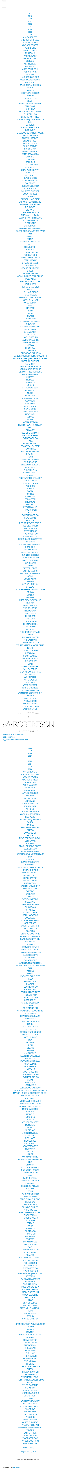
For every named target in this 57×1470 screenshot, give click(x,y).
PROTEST (30, 504)
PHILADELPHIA (30, 470)
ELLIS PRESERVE (30, 220)
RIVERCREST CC (30, 533)
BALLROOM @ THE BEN (30, 85)
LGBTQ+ (30, 345)
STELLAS (30, 586)
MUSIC (30, 393)
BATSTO (30, 95)
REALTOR (30, 520)
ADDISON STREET (30, 45)
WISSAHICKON (30, 701)
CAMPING (30, 156)
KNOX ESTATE (30, 329)
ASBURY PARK (30, 71)
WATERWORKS (30, 679)
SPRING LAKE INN (30, 584)
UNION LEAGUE (30, 655)
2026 (30, 34)
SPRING (30, 581)
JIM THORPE (30, 318)
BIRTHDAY (30, 109)
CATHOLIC (30, 162)
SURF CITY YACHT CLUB (30, 600)
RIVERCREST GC (30, 536)
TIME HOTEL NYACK (30, 642)
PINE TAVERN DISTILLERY (30, 478)
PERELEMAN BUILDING (30, 464)
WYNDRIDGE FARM (30, 706)
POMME (30, 488)
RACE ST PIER (30, 509)
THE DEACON (30, 610)
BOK (30, 122)
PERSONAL (30, 467)
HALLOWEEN (30, 278)
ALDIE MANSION (30, 50)
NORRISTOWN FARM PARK (30, 424)
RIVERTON (30, 541)
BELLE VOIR (30, 106)
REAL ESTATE (30, 517)
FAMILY (30, 239)
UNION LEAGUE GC (30, 658)
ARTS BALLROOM (30, 69)
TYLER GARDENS (30, 650)
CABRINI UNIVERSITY (30, 151)
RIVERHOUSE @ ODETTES (30, 539)
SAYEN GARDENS (30, 560)
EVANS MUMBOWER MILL (30, 228)
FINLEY (30, 244)
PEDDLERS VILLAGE (30, 451)
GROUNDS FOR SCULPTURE (30, 276)
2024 (30, 29)
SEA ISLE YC (30, 563)
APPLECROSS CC (30, 58)
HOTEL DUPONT (30, 302)
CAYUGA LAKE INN (30, 164)
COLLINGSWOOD (30, 180)
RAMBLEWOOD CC (30, 515)
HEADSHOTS (30, 284)
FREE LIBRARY (30, 260)
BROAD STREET (30, 140)
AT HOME (30, 74)
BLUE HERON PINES (30, 116)
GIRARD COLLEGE (30, 263)
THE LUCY (30, 618)
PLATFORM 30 (30, 480)
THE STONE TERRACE (30, 632)
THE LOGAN (30, 616)
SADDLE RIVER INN (30, 557)
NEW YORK (30, 414)
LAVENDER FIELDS (30, 342)
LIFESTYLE (30, 347)
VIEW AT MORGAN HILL (30, 671)
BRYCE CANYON (30, 143)
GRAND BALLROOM (30, 268)
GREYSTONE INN (30, 273)
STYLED (30, 594)
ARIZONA (30, 61)
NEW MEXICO (30, 409)
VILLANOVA (30, 674)
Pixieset (16, 1467)
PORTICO (30, 494)
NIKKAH (30, 419)
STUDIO (30, 592)
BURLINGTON (30, 148)
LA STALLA (30, 334)
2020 (30, 18)
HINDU (30, 289)
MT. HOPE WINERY (30, 387)
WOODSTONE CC (30, 703)
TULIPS (30, 648)
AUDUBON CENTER (30, 77)
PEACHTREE (30, 448)
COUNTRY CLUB (30, 193)
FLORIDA (30, 249)
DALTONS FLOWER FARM (30, 201)
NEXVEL (30, 417)
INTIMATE (30, 308)
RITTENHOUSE (30, 531)
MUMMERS (30, 390)
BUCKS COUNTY (30, 146)
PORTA (30, 491)
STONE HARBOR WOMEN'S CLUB (30, 589)
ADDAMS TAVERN (30, 42)
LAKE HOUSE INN (30, 337)
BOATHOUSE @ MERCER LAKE (30, 119)
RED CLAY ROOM (30, 525)
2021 (30, 21)
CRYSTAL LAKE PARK (30, 199)
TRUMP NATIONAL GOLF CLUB (30, 645)
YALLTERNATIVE (30, 709)
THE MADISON (30, 621)
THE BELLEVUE (30, 608)
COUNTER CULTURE (30, 191)
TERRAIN (30, 602)
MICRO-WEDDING (30, 374)
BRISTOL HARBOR (30, 138)
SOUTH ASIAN (30, 578)
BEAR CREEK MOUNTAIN (30, 103)
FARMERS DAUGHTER (30, 241)
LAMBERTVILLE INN (30, 340)
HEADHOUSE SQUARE (30, 281)
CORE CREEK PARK (30, 186)
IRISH (30, 310)
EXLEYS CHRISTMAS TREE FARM (30, 231)
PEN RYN (30, 454)
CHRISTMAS (30, 172)
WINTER (30, 695)
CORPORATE (30, 188)
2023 (30, 26)
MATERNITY (30, 363)
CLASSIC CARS (30, 178)
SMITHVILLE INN (30, 571)
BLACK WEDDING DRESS (30, 111)
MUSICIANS (30, 395)
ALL (30, 13)
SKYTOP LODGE (30, 568)
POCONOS (30, 486)
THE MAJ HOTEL (30, 624)
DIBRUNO (30, 209)
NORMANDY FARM (30, 422)
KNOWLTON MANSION (30, 326)
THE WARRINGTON (30, 637)
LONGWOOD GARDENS (30, 353)
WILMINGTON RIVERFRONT (30, 693)
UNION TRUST (30, 661)
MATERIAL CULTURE (30, 361)
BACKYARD (30, 82)
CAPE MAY (30, 159)
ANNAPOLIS (30, 53)
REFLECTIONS (30, 528)
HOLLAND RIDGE (30, 292)
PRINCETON (30, 499)
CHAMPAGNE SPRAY (30, 170)
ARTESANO (30, 66)
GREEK (30, 270)
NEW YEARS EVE (30, 411)
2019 (30, 16)
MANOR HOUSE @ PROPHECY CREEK (30, 358)
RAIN (30, 512)
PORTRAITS (30, 496)
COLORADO (30, 183)
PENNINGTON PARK (30, 459)
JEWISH (30, 316)
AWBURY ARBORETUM (30, 79)
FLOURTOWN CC (30, 252)
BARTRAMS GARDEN (30, 93)
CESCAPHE (30, 167)
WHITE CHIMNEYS (30, 687)
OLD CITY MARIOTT (30, 432)
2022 (30, 24)
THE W (30, 634)
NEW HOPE (30, 403)
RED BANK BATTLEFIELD (30, 523)
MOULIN (30, 385)
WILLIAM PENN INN (30, 690)
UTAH (30, 663)
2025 (30, 32)
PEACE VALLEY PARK (30, 446)
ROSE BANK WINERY (30, 552)
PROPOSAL (30, 501)
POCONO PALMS (30, 483)
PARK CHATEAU (30, 443)
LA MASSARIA (30, 332)
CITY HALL (30, 175)
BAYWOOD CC (30, 98)
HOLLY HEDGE (30, 294)
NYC (30, 427)
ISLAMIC (30, 313)
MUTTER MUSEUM (30, 398)
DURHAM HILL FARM (30, 215)
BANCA (30, 87)
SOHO (30, 576)
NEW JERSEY (30, 406)
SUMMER (30, 597)
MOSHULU (30, 382)
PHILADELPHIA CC (30, 472)
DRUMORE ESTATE (30, 212)
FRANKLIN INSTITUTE (30, 257)
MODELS (30, 379)
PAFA (30, 440)
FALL (30, 233)
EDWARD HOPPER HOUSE (30, 217)
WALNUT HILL (30, 677)
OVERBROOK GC (30, 438)
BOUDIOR (30, 124)
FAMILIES (30, 236)
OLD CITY (30, 430)
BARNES (30, 90)
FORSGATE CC (30, 255)
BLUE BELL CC (30, 114)
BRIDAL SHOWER (30, 135)
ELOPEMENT (30, 223)
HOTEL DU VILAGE (30, 300)
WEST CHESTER (30, 685)
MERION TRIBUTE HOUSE (30, 371)
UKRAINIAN (30, 653)
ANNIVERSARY (30, 55)
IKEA (30, 305)
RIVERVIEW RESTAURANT (30, 544)
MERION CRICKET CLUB (30, 369)
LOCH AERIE (30, 350)
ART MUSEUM (30, 63)
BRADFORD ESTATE (30, 127)
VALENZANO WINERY (30, 666)
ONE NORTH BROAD (30, 435)
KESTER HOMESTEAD (30, 321)
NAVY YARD (30, 401)
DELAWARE (30, 207)
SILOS (30, 565)
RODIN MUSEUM (30, 549)
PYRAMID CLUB (30, 507)
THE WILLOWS (30, 640)
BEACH (30, 101)
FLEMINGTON (30, 247)
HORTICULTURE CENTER (30, 297)
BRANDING (30, 130)
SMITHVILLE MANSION (30, 573)
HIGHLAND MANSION (30, 286)
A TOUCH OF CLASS (30, 39)
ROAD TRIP (30, 547)
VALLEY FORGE (30, 669)
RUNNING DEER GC (30, 555)
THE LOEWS (30, 613)
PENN (30, 456)
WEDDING (30, 682)
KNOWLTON (30, 324)
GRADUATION (30, 265)
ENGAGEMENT (30, 225)
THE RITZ (30, 629)
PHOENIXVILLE (30, 475)
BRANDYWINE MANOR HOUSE (30, 132)
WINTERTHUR (30, 698)
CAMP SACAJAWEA (30, 154)
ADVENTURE (30, 47)
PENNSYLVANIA (30, 462)
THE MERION (30, 626)
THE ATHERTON (30, 605)
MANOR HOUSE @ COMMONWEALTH (30, 355)
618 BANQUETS (30, 37)
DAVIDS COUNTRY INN (30, 204)
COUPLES (30, 196)
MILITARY (30, 377)
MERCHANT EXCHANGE (30, 366)
